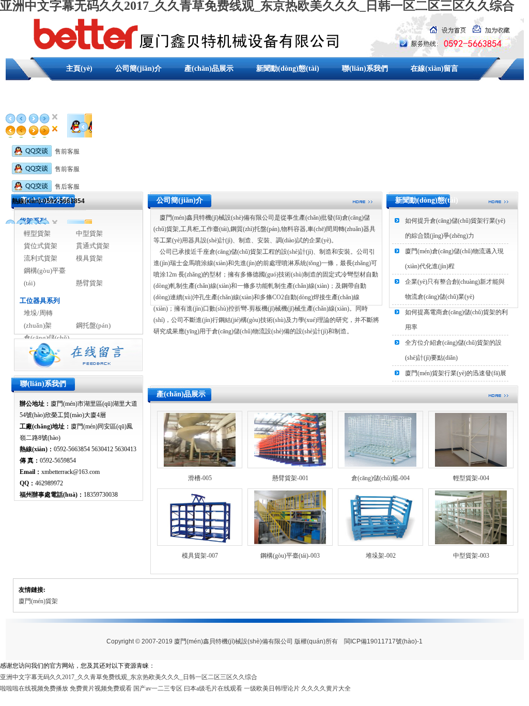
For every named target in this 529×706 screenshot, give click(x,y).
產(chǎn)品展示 (209, 68)
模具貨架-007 (200, 555)
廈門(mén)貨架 (38, 601)
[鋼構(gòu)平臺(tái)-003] (290, 516)
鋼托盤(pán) (93, 325)
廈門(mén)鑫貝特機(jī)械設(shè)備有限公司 (233, 641)
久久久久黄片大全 (326, 688)
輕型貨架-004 (471, 478)
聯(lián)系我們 (365, 68)
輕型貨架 (37, 233)
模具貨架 (89, 258)
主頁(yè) (79, 68)
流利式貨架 (40, 258)
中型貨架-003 (471, 555)
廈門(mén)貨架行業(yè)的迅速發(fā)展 (455, 373)
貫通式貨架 (93, 246)
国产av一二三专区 (157, 688)
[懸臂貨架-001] (290, 438)
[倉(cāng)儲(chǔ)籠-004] (380, 438)
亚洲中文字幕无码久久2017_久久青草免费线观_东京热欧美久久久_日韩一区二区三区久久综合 (128, 677)
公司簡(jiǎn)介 (138, 68)
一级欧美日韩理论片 (272, 688)
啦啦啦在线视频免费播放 (34, 688)
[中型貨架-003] (471, 516)
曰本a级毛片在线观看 (213, 688)
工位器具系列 (40, 300)
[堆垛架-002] (380, 516)
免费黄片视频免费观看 (101, 688)
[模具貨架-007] (200, 516)
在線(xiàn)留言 (434, 68)
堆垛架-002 (381, 555)
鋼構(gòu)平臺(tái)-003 (290, 555)
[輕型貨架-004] (471, 438)
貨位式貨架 (40, 246)
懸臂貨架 (89, 283)
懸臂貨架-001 (290, 478)
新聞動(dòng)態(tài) (287, 68)
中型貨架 (89, 233)
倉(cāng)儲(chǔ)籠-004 (380, 478)
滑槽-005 (200, 478)
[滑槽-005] (200, 438)
